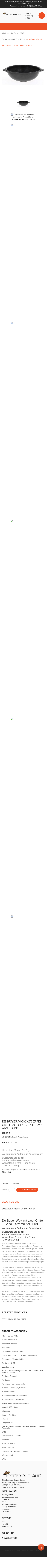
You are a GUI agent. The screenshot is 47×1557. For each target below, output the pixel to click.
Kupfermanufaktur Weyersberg (13, 1399)
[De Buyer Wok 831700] (23, 72)
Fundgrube (6, 1380)
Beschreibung (10, 1202)
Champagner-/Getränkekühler (13, 1359)
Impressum (6, 1509)
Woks (4, 1459)
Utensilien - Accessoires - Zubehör (15, 1451)
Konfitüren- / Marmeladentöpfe (13, 1384)
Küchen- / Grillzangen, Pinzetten (14, 1388)
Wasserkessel (7, 1455)
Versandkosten (23, 1137)
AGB (4, 1502)
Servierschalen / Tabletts (11, 1436)
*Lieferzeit (6, 1499)
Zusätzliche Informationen (19, 1209)
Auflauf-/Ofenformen (9, 1340)
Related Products (14, 1312)
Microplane (6, 1411)
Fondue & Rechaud (9, 1376)
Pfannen (5, 1419)
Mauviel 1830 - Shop (9, 1407)
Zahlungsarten (7, 1495)
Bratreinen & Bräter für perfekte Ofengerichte (19, 1355)
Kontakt (5, 1524)
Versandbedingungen (10, 1497)
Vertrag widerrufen (9, 1507)
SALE (4, 1432)
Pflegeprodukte (7, 1423)
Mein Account (7, 1526)
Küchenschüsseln (8, 1392)
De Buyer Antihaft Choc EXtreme (14, 39)
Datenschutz (6, 1511)
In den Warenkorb (29, 1190)
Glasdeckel (28, 1169)
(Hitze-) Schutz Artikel (10, 1336)
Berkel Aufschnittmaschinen (12, 1351)
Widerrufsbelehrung (9, 1504)
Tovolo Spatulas (8, 1447)
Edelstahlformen (8, 1367)
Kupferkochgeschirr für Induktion (14, 1396)
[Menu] (3, 26)
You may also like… (15, 1319)
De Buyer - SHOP (17, 33)
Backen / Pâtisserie (9, 1344)
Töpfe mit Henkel (8, 1444)
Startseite (5, 33)
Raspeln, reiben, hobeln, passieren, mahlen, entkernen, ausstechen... (23, 1427)
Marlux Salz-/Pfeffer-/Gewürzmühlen (15, 1403)
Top (41, 1548)
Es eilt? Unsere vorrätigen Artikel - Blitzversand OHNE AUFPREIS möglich (22, 1371)
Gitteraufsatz (7, 1172)
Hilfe (3, 1522)
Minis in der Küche (9, 1415)
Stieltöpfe (5, 1440)
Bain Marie (6, 1348)
